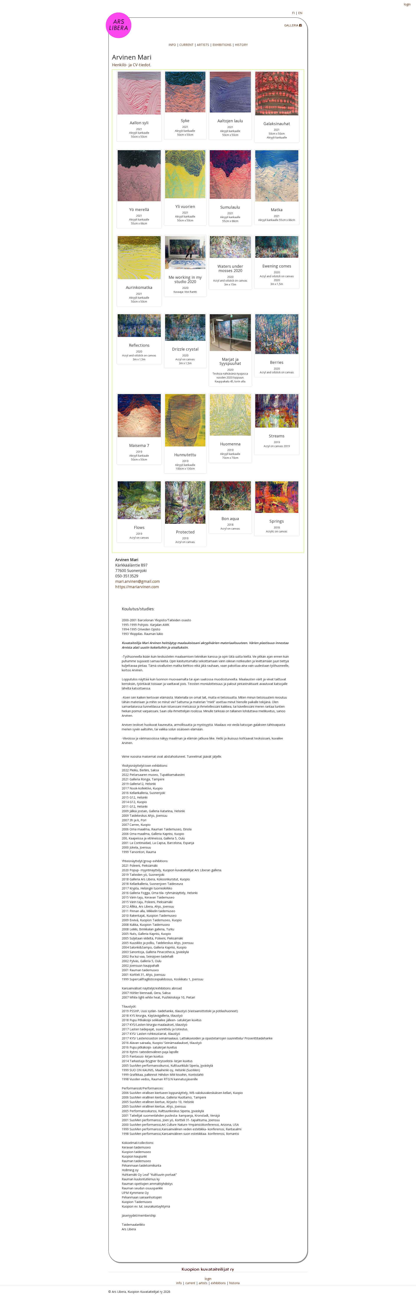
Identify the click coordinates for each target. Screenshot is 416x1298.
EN (300, 13)
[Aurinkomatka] (139, 257)
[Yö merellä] (139, 175)
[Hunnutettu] (185, 420)
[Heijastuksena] (139, 325)
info (179, 1283)
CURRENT (186, 45)
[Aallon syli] (139, 93)
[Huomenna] (230, 415)
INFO (172, 45)
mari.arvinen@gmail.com (137, 581)
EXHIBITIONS (222, 45)
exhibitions (219, 1283)
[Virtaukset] (139, 500)
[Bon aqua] (230, 495)
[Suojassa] (185, 502)
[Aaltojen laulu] (230, 92)
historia (234, 1283)
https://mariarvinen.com (137, 586)
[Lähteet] (276, 497)
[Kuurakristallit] (185, 327)
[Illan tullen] (276, 247)
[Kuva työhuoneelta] (185, 252)
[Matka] (276, 175)
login (407, 4)
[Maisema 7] (139, 415)
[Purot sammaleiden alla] (230, 247)
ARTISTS (203, 45)
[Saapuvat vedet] (276, 411)
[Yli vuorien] (185, 174)
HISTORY (241, 45)
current (190, 1283)
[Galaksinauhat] (276, 93)
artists (203, 1283)
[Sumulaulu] (230, 174)
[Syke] (185, 92)
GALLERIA (291, 25)
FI (293, 13)
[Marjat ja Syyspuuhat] (230, 332)
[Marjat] (276, 334)
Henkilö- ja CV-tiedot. (131, 64)
